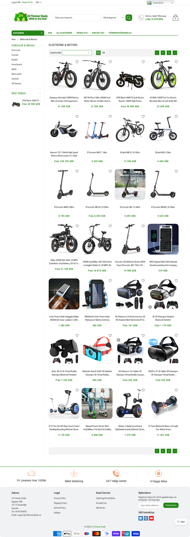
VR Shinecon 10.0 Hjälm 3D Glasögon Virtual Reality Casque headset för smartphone (130, 373)
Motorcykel (16, 74)
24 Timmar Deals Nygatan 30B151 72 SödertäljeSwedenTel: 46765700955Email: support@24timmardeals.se (26, 506)
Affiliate (57, 512)
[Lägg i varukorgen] (57, 84)
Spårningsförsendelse (120, 33)
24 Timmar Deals (98, 526)
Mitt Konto (100, 508)
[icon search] (129, 17)
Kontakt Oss (98, 33)
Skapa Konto (25, 2)
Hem (50, 33)
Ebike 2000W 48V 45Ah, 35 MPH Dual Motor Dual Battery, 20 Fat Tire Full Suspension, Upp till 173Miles (64, 262)
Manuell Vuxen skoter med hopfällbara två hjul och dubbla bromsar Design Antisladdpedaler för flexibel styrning (97, 428)
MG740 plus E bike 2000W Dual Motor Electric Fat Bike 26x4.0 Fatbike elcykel (97, 99)
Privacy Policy (60, 498)
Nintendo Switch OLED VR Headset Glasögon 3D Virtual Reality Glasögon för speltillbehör (97, 373)
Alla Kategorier (64, 33)
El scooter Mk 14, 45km (130, 207)
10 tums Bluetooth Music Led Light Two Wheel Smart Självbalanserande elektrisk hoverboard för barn (163, 428)
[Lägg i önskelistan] (77, 61)
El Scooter (16, 50)
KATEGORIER (18, 33)
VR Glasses (16, 83)
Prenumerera (171, 505)
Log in (14, 2)
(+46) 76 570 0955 (154, 19)
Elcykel (15, 59)
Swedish (158, 2)
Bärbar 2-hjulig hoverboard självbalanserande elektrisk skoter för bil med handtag (130, 428)
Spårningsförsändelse (105, 498)
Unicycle (15, 78)
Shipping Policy (60, 503)
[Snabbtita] (64, 82)
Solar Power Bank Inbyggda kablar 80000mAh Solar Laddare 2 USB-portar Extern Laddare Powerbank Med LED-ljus (64, 318)
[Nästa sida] (175, 53)
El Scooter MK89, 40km (64, 207)
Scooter (15, 55)
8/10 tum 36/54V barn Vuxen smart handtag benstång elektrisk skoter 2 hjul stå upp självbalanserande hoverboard (64, 428)
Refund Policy (60, 508)
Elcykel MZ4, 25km (163, 152)
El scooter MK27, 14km (97, 152)
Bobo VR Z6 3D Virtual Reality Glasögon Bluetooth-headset (64, 373)
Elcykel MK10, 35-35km (130, 152)
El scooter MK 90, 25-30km (97, 207)
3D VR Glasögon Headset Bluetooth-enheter (163, 318)
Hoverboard (17, 64)
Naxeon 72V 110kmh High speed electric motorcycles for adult (64, 154)
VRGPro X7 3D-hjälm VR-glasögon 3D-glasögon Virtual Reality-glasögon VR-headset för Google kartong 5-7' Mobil (163, 373)
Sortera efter (55, 52)
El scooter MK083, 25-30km (163, 207)
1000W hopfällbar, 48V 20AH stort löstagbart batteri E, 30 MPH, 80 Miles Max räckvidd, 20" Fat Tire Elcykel (97, 263)
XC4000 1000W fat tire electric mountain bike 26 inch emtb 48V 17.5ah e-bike (163, 99)
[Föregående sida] (157, 53)
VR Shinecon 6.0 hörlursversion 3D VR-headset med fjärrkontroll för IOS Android (130, 318)
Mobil (14, 69)
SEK (37, 2)
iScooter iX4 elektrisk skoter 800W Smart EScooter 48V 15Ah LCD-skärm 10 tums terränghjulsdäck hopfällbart (130, 263)
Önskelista (82, 33)
